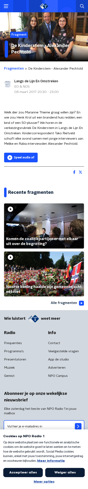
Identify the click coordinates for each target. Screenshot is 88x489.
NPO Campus (58, 375)
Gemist (9, 375)
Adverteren (56, 367)
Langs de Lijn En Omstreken (36, 81)
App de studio (58, 359)
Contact (54, 343)
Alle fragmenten (64, 303)
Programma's (14, 351)
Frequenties (13, 343)
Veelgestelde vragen (63, 351)
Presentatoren (15, 359)
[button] (6, 6)
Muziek (9, 367)
